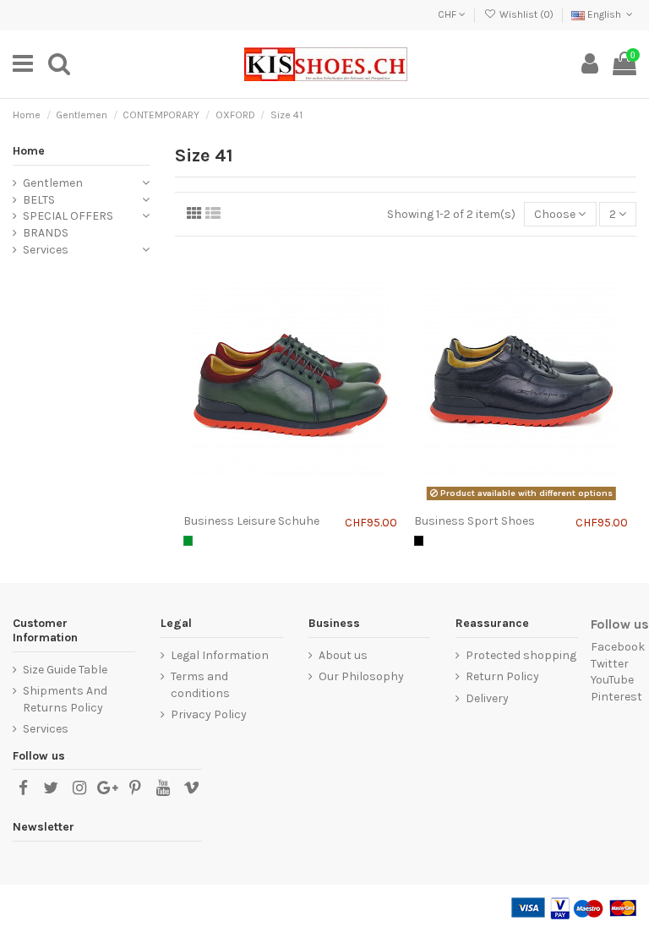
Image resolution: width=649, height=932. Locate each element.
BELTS (39, 200)
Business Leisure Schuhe (251, 521)
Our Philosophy (361, 676)
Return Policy (502, 676)
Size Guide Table (65, 669)
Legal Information (220, 655)
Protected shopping (521, 655)
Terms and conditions (200, 684)
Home (29, 151)
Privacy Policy (209, 714)
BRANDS (45, 233)
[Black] (418, 540)
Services (45, 250)
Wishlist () (526, 14)
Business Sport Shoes (474, 521)
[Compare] (266, 500)
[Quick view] (314, 500)
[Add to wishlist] (290, 500)
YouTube (612, 680)
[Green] (188, 540)
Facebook (618, 647)
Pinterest (616, 696)
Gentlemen (53, 183)
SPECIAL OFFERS (68, 216)
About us (343, 655)
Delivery (487, 698)
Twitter (610, 664)
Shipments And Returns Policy (65, 699)
